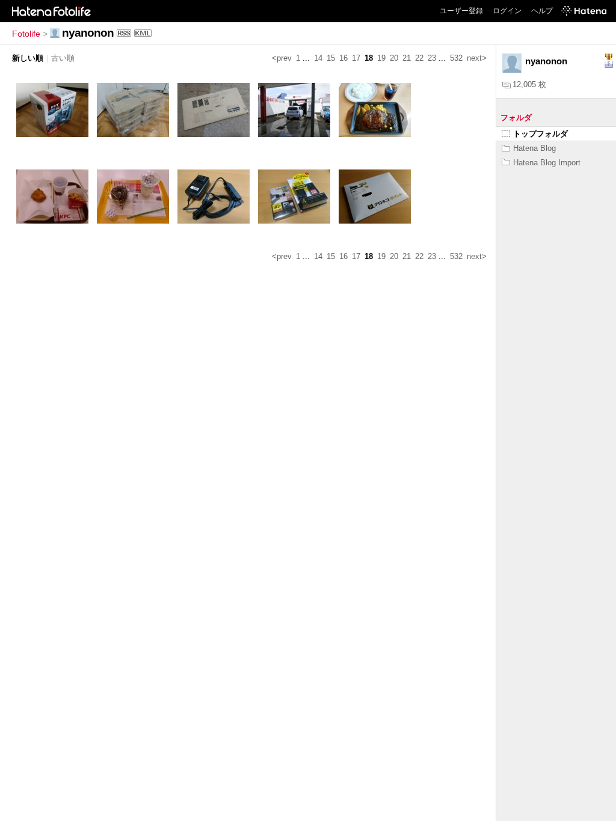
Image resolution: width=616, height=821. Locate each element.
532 (456, 58)
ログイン (507, 11)
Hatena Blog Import (547, 162)
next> (477, 58)
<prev (282, 58)
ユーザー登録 (461, 11)
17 (356, 58)
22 (419, 58)
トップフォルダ (540, 133)
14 (318, 58)
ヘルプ (542, 11)
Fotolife (26, 33)
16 (343, 58)
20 (394, 58)
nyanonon (88, 32)
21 (406, 58)
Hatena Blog (534, 148)
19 (381, 58)
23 (432, 58)
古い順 (63, 58)
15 (331, 58)
